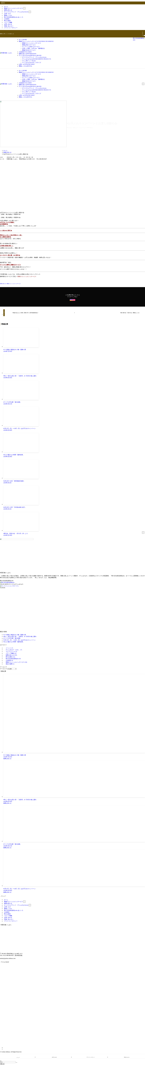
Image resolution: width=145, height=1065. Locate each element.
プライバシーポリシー (10, 27)
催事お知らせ (69, 127)
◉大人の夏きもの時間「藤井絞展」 (13, 641)
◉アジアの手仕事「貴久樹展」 (12, 638)
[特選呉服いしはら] (6, 53)
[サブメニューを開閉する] (24, 8)
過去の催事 (10, 664)
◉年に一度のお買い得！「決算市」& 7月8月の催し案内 (19, 636)
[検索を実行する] (16, 1062)
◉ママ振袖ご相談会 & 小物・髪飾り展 (14, 634)
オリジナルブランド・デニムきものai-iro (16, 12)
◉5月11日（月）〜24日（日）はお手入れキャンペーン (19, 640)
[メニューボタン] (144, 38)
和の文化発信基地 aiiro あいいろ (13, 17)
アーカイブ (3, 668)
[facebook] (144, 32)
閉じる (2, 1064)
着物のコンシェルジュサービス (13, 8)
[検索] (144, 35)
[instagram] (144, 34)
